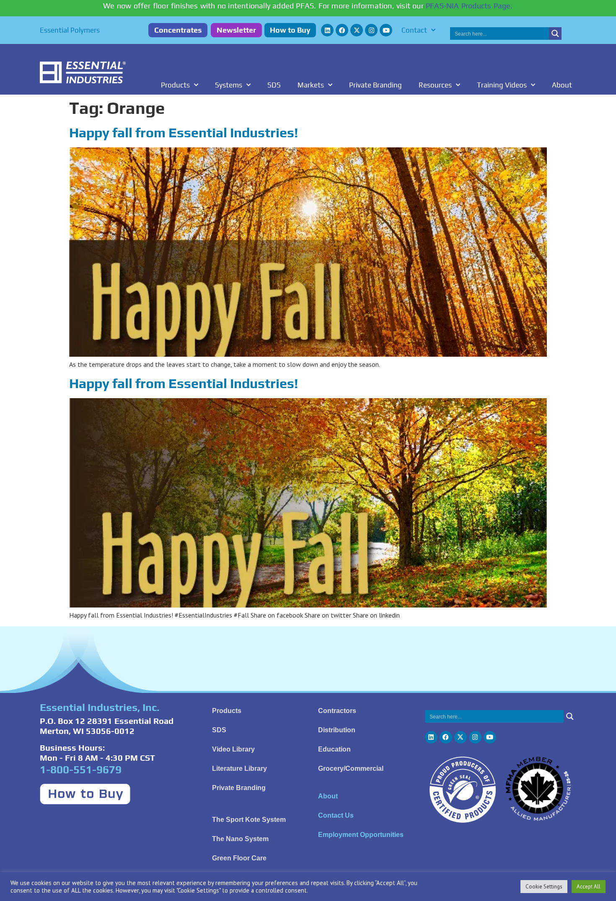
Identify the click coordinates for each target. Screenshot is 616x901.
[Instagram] (371, 30)
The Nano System (240, 838)
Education (334, 749)
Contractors (337, 710)
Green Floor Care (239, 858)
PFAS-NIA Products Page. (469, 5)
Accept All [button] (588, 886)
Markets (311, 85)
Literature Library (239, 768)
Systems (228, 85)
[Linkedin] (327, 30)
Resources (435, 85)
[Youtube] (386, 30)
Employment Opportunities (361, 834)
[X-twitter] (356, 30)
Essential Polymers (70, 30)
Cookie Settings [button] (543, 886)
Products (175, 85)
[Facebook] (342, 30)
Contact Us (336, 815)
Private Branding (375, 85)
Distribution (336, 730)
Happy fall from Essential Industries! (183, 132)
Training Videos (502, 85)
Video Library (233, 749)
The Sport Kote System (249, 819)
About (562, 85)
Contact (414, 30)
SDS (274, 85)
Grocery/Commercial (350, 768)
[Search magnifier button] (555, 33)
